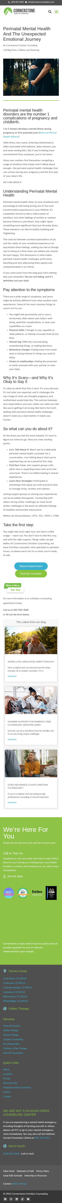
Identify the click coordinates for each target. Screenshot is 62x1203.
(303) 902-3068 (11, 1153)
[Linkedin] (17, 1199)
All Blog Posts (10, 50)
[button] (56, 11)
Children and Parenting (28, 50)
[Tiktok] (22, 1199)
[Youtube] (28, 1199)
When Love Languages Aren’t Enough (31, 661)
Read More (12, 676)
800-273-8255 (42, 1138)
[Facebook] (5, 1199)
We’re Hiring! (19, 1184)
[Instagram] (11, 1199)
